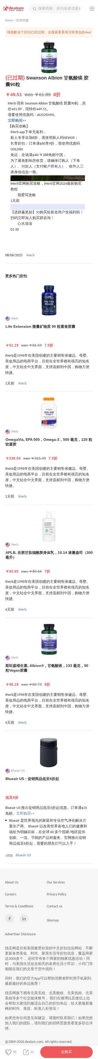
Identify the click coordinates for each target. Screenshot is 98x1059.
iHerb (30, 255)
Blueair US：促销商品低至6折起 (32, 788)
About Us (11, 882)
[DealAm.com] (13, 8)
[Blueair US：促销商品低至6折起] (49, 752)
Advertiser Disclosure (20, 934)
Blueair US (23, 855)
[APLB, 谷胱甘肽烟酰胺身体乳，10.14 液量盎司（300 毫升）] (49, 526)
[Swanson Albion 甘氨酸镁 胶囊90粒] (49, 57)
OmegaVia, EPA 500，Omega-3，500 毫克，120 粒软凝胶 (48, 448)
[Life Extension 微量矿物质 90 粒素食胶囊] (49, 300)
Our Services (56, 882)
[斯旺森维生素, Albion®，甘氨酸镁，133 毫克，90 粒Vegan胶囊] (49, 639)
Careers (10, 894)
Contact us (54, 906)
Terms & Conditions (19, 906)
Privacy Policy (56, 894)
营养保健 (22, 20)
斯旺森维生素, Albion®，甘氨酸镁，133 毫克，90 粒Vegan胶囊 (46, 675)
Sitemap (53, 920)
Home (9, 20)
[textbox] (54, 8)
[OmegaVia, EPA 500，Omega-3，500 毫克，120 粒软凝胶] (49, 413)
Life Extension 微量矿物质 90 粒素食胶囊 (40, 335)
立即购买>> (25, 814)
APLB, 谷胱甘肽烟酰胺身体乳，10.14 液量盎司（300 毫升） (49, 561)
